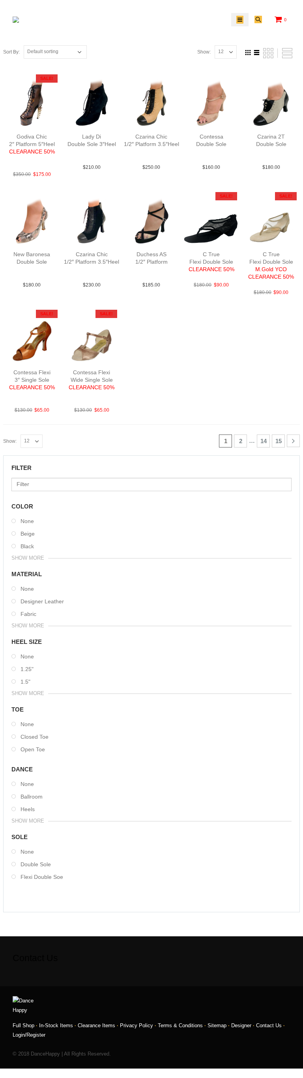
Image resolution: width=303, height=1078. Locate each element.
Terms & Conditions (180, 1025)
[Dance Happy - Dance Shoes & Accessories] (33, 20)
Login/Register (29, 1035)
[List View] (256, 51)
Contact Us (269, 1025)
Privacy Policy (136, 1025)
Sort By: (11, 52)
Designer (241, 1025)
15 (278, 441)
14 (263, 441)
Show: (204, 52)
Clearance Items (96, 1025)
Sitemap (217, 1025)
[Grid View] (248, 51)
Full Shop (23, 1025)
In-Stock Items (56, 1025)
